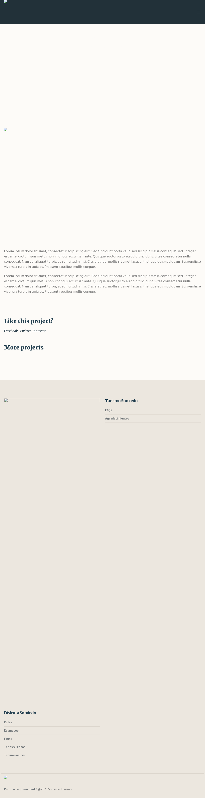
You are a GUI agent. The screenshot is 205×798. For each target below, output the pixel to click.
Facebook (11, 331)
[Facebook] (182, 789)
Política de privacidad (19, 789)
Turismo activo (14, 755)
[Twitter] (190, 789)
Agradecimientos (117, 418)
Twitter (25, 331)
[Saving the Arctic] (102, 183)
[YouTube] (197, 789)
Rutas (8, 722)
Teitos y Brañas (14, 747)
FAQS (108, 410)
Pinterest (39, 331)
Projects (89, 47)
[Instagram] (175, 789)
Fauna (8, 739)
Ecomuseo (11, 730)
